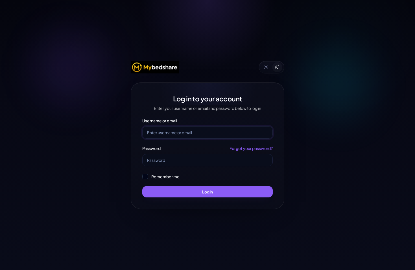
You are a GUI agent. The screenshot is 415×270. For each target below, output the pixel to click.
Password (151, 148)
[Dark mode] (277, 67)
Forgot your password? (251, 148)
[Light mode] (266, 67)
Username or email (159, 120)
